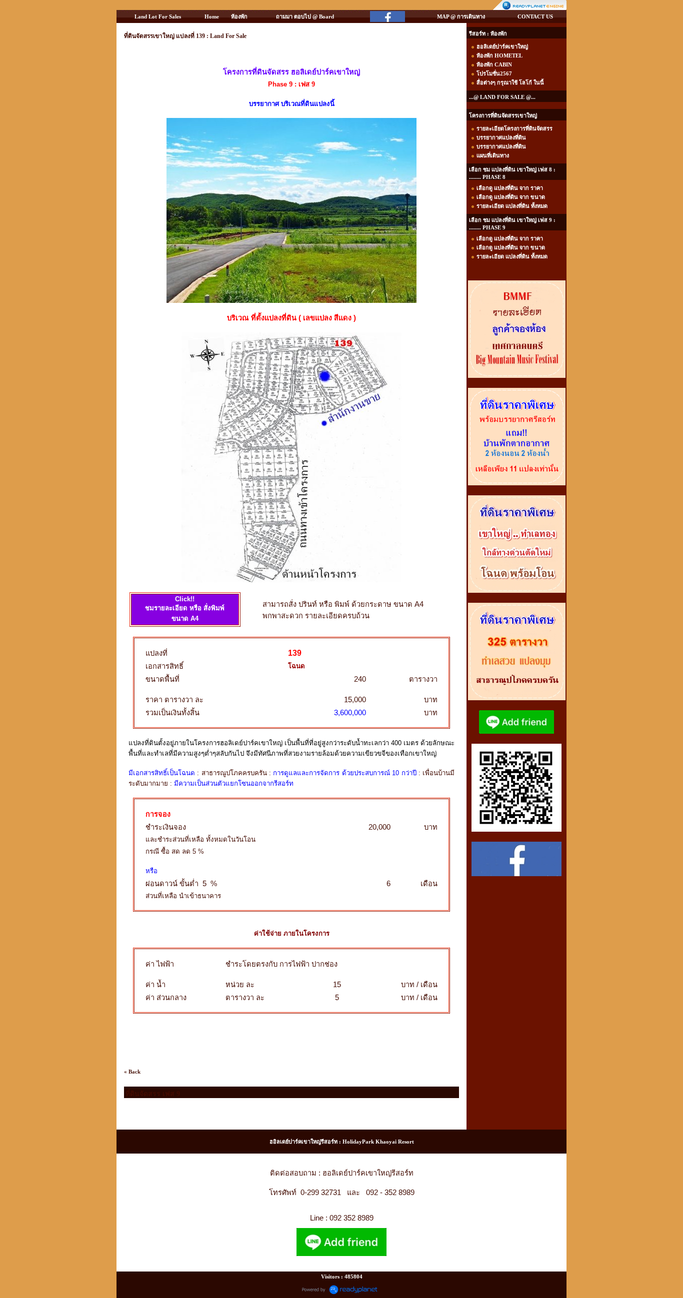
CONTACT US (535, 16)
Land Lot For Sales (157, 16)
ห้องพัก (239, 16)
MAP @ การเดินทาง (461, 16)
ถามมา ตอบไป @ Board (305, 16)
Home (211, 16)
